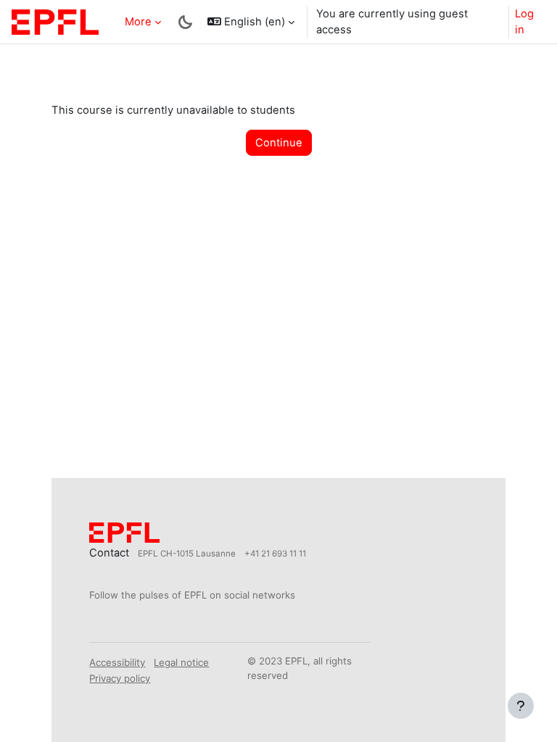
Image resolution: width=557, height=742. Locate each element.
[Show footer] (521, 706)
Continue (278, 142)
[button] (251, 21)
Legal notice (181, 662)
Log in (524, 21)
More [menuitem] (138, 21)
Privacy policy (119, 678)
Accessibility (117, 662)
